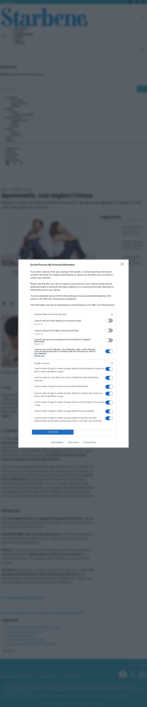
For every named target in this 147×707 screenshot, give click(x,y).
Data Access (73, 442)
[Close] (123, 265)
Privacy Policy (90, 442)
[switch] (109, 321)
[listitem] (73, 314)
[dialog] (73, 353)
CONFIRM (53, 432)
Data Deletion (57, 442)
